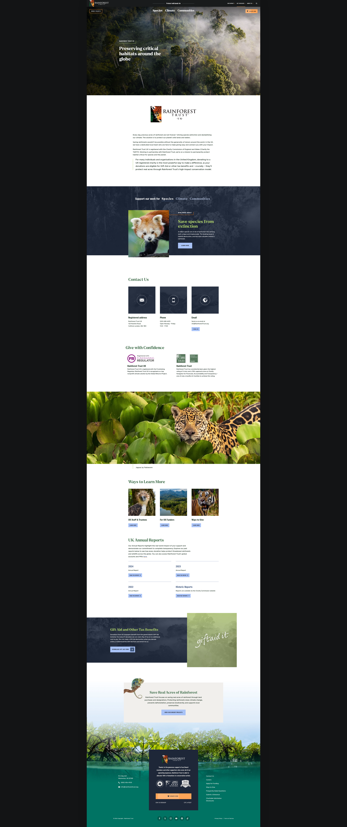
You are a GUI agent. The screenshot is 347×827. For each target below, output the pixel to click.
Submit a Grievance (213, 794)
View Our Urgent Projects (174, 712)
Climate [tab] (182, 198)
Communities (186, 10)
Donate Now (252, 11)
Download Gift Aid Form (120, 649)
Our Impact (230, 3)
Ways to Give (210, 787)
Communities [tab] (200, 198)
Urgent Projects (96, 11)
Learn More (185, 245)
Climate (170, 10)
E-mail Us (195, 329)
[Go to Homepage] (99, 3)
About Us (249, 3)
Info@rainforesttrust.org (129, 787)
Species (157, 10)
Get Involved (240, 3)
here (145, 557)
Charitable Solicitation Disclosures (214, 799)
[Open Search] (258, 3)
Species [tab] (168, 198)
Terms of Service (229, 818)
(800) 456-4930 (126, 782)
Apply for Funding (212, 783)
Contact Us (210, 776)
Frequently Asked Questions (216, 791)
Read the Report (134, 575)
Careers (208, 780)
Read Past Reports (182, 595)
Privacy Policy (218, 818)
